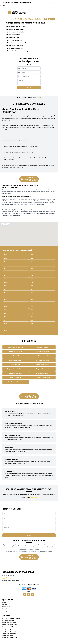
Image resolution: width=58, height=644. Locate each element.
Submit (29, 87)
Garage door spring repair (29, 97)
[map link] (3, 2)
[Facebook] (32, 594)
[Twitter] (28, 594)
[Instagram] (24, 594)
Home (18, 97)
